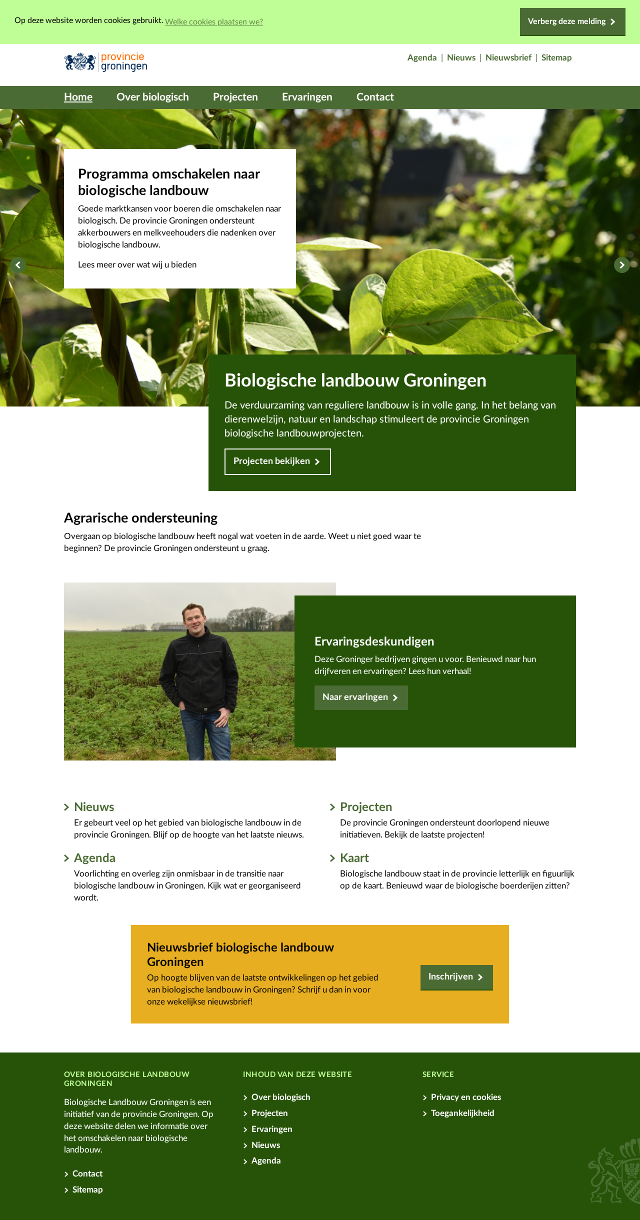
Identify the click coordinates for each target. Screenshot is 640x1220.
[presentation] (18, 265)
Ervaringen (307, 97)
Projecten (235, 97)
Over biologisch (152, 97)
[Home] (106, 65)
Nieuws (94, 808)
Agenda (95, 858)
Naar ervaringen (355, 697)
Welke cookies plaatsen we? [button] (214, 22)
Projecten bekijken (272, 461)
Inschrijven (450, 977)
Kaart (354, 858)
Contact (375, 97)
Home (78, 97)
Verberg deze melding (567, 22)
